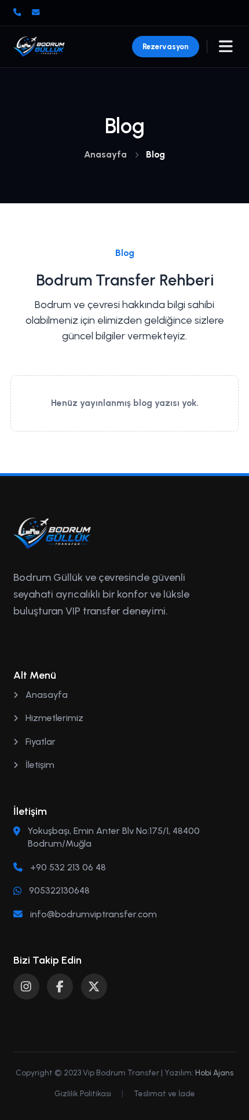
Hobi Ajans (214, 1072)
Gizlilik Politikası (82, 1093)
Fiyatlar (39, 741)
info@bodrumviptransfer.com (93, 914)
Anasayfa (105, 154)
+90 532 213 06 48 (68, 867)
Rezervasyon (165, 46)
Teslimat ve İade (164, 1093)
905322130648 (59, 890)
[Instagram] (26, 986)
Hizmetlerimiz (53, 717)
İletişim (38, 764)
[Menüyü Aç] (225, 46)
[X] (94, 986)
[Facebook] (60, 986)
